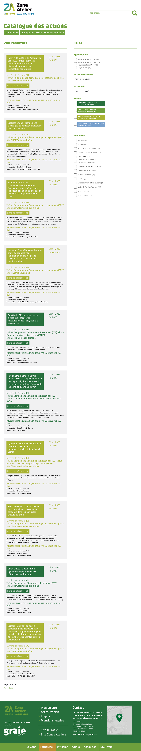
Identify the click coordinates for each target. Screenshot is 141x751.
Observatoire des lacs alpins (89, 166)
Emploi (45, 716)
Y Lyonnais (83, 191)
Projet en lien (84, 68)
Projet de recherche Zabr (88, 59)
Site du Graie (49, 730)
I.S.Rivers (106, 747)
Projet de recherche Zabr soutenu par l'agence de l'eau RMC (91, 64)
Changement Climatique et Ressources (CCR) (87, 104)
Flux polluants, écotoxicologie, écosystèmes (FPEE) (89, 117)
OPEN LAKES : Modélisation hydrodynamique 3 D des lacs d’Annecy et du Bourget (22, 571)
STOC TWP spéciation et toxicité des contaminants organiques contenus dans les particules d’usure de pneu (24, 510)
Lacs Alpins (84, 157)
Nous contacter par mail (85, 734)
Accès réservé (50, 712)
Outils (76, 747)
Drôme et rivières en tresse (89, 153)
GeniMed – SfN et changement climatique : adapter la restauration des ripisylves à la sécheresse (23, 319)
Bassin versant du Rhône (89, 149)
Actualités (90, 747)
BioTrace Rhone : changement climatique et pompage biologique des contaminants (25, 126)
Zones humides (85, 195)
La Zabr (31, 747)
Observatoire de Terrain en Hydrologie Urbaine (87, 161)
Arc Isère (82, 140)
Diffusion (62, 747)
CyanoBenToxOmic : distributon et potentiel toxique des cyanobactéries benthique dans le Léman (24, 447)
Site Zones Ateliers (53, 734)
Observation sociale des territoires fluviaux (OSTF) (91, 124)
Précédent (8, 688)
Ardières (82, 144)
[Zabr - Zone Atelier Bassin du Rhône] (19, 9)
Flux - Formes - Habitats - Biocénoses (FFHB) (87, 110)
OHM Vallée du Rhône (87, 171)
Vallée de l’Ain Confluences (89, 187)
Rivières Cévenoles (86, 175)
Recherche (46, 747)
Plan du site (49, 708)
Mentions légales (52, 720)
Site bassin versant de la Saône (90, 183)
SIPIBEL (82, 179)
